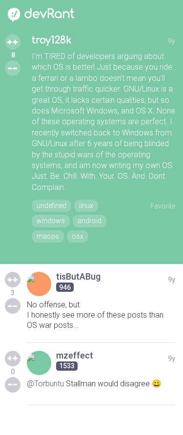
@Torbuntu (45, 383)
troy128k (52, 40)
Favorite (162, 206)
